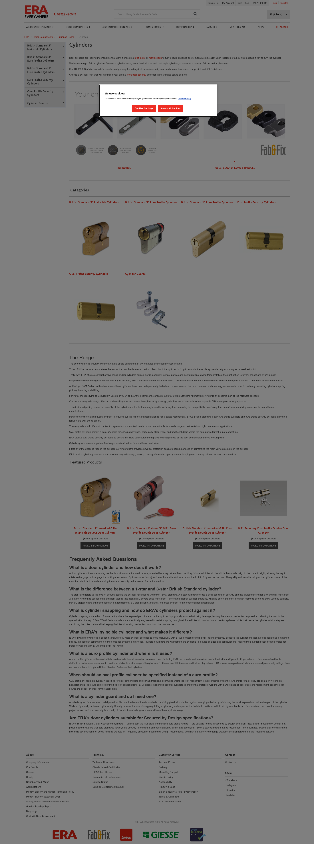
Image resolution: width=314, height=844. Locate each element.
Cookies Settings (144, 108)
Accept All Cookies (170, 108)
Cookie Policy (184, 98)
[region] (158, 100)
